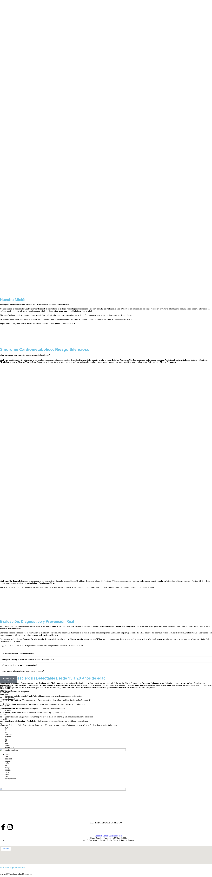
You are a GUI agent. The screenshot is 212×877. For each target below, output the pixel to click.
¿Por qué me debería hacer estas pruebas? (19, 665)
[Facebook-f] (3, 827)
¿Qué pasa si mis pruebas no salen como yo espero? (23, 671)
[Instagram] (10, 827)
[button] (106, 654)
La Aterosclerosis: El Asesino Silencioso (18, 654)
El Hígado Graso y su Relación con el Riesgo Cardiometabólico (28, 659)
